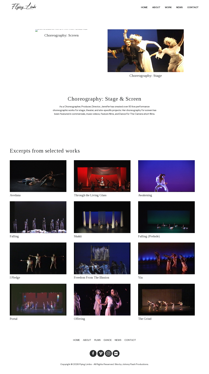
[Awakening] (168, 179)
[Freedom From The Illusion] (104, 261)
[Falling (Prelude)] (168, 220)
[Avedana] (40, 179)
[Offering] (104, 302)
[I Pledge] (40, 261)
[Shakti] (104, 220)
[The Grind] (168, 302)
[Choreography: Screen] (62, 53)
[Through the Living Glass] (104, 179)
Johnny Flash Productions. (135, 364)
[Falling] (40, 220)
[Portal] (40, 302)
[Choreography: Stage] (146, 53)
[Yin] (168, 261)
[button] (93, 353)
